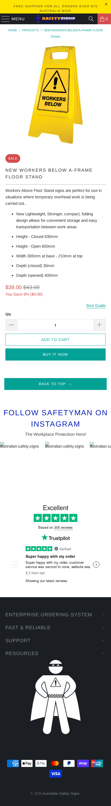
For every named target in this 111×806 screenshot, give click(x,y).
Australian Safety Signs (61, 793)
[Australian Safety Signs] (55, 18)
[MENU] (3, 18)
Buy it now (55, 354)
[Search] (91, 18)
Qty (8, 314)
